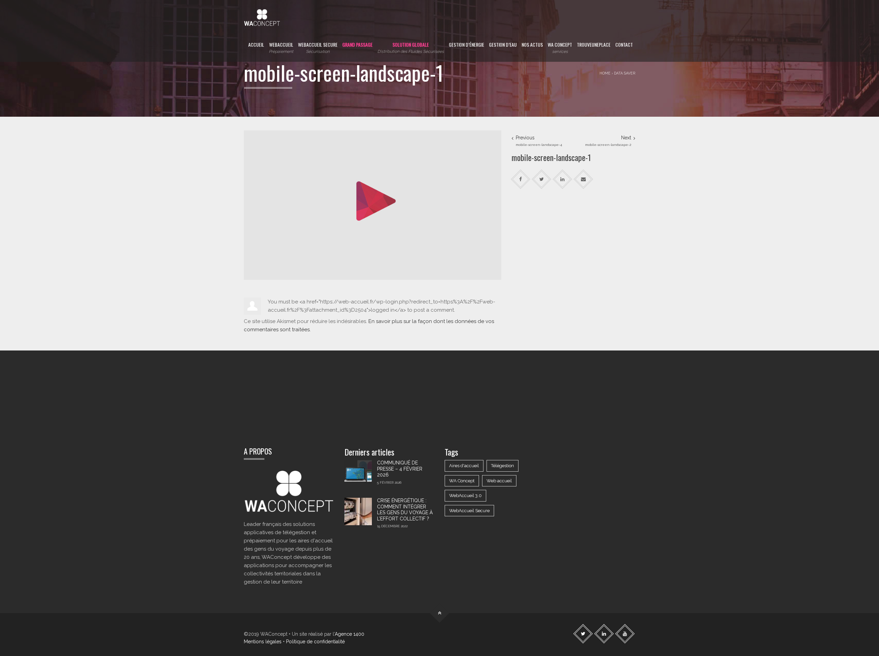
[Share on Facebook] (520, 179)
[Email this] (583, 179)
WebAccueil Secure (318, 47)
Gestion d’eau (503, 44)
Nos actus (532, 44)
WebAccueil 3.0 (465, 495)
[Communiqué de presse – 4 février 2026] (358, 473)
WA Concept (462, 480)
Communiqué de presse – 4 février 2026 (399, 468)
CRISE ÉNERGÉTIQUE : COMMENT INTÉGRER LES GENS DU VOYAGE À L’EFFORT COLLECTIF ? (405, 509)
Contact (624, 44)
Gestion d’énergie (466, 44)
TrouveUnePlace (593, 44)
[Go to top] (439, 613)
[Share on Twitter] (541, 179)
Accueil (256, 44)
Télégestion (502, 465)
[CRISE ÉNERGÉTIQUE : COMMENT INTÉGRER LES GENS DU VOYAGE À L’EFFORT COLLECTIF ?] (358, 511)
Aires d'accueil (464, 465)
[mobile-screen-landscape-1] (372, 204)
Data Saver (624, 73)
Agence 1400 (349, 634)
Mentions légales (263, 641)
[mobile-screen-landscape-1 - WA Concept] (262, 13)
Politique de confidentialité (315, 641)
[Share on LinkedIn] (562, 179)
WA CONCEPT (560, 47)
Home (605, 73)
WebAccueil (281, 47)
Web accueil (499, 480)
